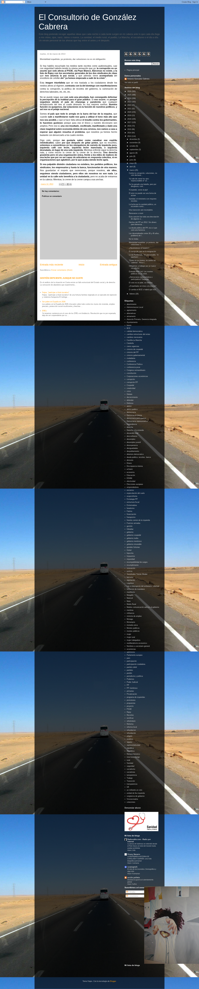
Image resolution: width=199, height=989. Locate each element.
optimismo (131, 652)
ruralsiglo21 (132, 867)
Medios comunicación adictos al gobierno (143, 607)
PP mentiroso (132, 688)
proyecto (130, 706)
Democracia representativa (137, 421)
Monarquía (131, 622)
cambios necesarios (134, 337)
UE (128, 787)
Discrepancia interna (135, 466)
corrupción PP (132, 382)
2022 (129, 105)
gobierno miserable (134, 544)
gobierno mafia (132, 538)
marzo (132, 170)
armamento (131, 316)
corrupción (131, 379)
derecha (130, 427)
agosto (132, 153)
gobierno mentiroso (134, 541)
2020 (129, 112)
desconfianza (132, 436)
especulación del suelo (136, 493)
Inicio (81, 264)
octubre (133, 146)
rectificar (130, 718)
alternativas (131, 313)
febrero (133, 294)
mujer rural (131, 637)
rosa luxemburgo (133, 757)
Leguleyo (130, 583)
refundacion (131, 730)
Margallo (130, 595)
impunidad (131, 559)
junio (132, 160)
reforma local (132, 727)
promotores (131, 700)
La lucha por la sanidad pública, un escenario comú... (142, 205)
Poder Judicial (132, 682)
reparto (129, 742)
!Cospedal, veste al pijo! (138, 190)
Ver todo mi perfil (131, 82)
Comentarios (133, 896)
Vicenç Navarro (133, 854)
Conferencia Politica (134, 364)
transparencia (132, 784)
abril (131, 167)
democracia (131, 412)
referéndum (131, 721)
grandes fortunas (133, 547)
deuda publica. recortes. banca (139, 457)
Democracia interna (134, 415)
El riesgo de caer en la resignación (142, 251)
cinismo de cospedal (135, 349)
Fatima (129, 511)
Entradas (131, 892)
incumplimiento (132, 565)
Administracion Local (135, 307)
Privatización (132, 694)
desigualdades (132, 448)
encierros (130, 490)
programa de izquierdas (136, 697)
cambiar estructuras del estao (138, 334)
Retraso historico (133, 754)
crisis (129, 391)
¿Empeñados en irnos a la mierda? (142, 286)
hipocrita (130, 553)
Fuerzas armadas (133, 523)
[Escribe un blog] (62, 184)
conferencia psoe (133, 367)
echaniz (130, 469)
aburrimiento (131, 304)
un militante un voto (134, 790)
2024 (129, 98)
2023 (129, 102)
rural (128, 760)
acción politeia (133, 877)
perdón (129, 673)
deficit (129, 406)
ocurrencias (131, 649)
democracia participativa (136, 418)
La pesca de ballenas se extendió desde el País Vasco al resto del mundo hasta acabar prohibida (142, 846)
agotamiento (131, 310)
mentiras (130, 610)
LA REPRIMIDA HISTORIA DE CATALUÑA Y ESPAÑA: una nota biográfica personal (139, 859)
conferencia (131, 361)
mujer (129, 634)
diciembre (134, 139)
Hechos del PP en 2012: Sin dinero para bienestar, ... (142, 223)
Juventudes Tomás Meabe (137, 574)
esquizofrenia (132, 496)
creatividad (131, 388)
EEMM (129, 478)
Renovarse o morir (136, 213)
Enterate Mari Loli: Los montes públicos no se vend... (141, 272)
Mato (129, 601)
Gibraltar (130, 529)
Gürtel (129, 550)
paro (128, 658)
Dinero (129, 463)
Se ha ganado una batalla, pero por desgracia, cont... (142, 185)
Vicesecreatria (132, 799)
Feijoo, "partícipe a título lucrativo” (55, 292)
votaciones (131, 802)
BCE (128, 328)
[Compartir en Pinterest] (70, 184)
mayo (132, 163)
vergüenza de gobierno (135, 796)
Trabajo (130, 778)
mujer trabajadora (133, 640)
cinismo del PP (133, 352)
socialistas (131, 772)
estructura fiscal (133, 502)
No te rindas (133, 239)
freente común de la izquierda (138, 520)
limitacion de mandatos (136, 589)
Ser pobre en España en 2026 (53, 302)
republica (130, 748)
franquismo (131, 517)
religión (129, 736)
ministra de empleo (134, 616)
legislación (131, 580)
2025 (129, 95)
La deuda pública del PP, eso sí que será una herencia (143, 229)
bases (129, 325)
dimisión (130, 460)
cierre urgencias (133, 346)
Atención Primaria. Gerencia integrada (141, 319)
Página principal (133, 70)
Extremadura (132, 505)
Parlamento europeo (134, 655)
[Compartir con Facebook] (68, 184)
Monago (130, 619)
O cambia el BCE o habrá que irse (142, 290)
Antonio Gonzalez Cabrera (138, 79)
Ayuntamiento (132, 322)
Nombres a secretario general (138, 646)
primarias (130, 691)
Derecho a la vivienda (135, 430)
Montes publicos (133, 628)
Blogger (113, 981)
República (130, 751)
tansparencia (132, 775)
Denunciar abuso (133, 808)
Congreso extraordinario (136, 370)
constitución (131, 373)
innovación (131, 568)
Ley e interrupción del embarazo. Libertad (143, 586)
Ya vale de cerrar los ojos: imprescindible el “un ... (139, 180)
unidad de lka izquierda (136, 793)
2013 (129, 136)
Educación (131, 475)
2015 (129, 129)
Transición (131, 781)
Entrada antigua (108, 264)
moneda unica (132, 625)
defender (130, 400)
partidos (130, 670)
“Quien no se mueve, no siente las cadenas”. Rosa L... (142, 261)
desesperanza (132, 445)
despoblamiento (133, 451)
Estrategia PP (132, 499)
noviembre (134, 143)
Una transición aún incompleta (141, 210)
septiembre (134, 149)
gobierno (130, 532)
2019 (129, 115)
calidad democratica (134, 331)
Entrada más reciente (51, 264)
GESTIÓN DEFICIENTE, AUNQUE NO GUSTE (61, 278)
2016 (129, 126)
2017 (129, 122)
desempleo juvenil (134, 442)
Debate (129, 394)
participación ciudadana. (136, 664)
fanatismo (130, 508)
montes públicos (133, 631)
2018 (129, 119)
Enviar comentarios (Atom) (61, 270)
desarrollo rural (132, 433)
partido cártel (132, 667)
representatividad (133, 745)
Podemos (130, 679)
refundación (131, 733)
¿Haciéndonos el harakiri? (139, 248)
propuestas (131, 703)
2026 (129, 91)
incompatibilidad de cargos (137, 562)
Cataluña (130, 343)
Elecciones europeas (135, 484)
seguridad (130, 766)
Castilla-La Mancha (134, 340)
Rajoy (129, 712)
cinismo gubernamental (136, 355)
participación (132, 661)
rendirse (130, 739)
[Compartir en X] (65, 184)
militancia (130, 613)
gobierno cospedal (134, 535)
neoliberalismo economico (137, 643)
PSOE (129, 709)
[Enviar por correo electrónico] (60, 184)
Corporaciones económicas (137, 376)
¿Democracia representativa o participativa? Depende (140, 278)
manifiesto (131, 592)
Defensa (130, 403)
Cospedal (130, 385)
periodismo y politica (135, 676)
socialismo (131, 769)
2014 (129, 133)
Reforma (130, 724)
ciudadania (131, 358)
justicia (129, 571)
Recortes (130, 715)
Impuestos (131, 556)
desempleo (131, 439)
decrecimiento (132, 397)
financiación (131, 514)
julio (131, 156)
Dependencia (132, 424)
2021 (129, 109)
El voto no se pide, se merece (140, 283)
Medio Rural (131, 604)
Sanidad (130, 763)
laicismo (130, 577)
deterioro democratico (135, 454)
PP (128, 685)
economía (130, 472)
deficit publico (132, 409)
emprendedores (133, 487)
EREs (44, 311)
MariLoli (130, 598)
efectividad (131, 481)
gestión (129, 526)
